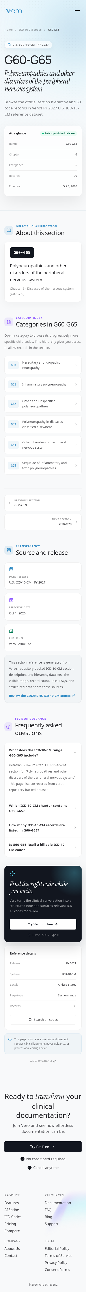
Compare (12, 1230)
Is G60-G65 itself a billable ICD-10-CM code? (37, 847)
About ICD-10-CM (41, 1061)
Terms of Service (58, 1255)
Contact (10, 1255)
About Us (12, 1248)
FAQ (48, 1209)
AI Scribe (11, 1209)
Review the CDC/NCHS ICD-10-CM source (40, 696)
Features (11, 1202)
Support (51, 1223)
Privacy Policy (56, 1262)
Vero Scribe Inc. (20, 644)
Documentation (58, 1202)
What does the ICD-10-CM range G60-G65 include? (35, 752)
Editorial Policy (57, 1248)
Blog (48, 1216)
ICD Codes (13, 1216)
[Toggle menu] (77, 11)
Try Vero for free (40, 924)
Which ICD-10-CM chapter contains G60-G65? (38, 808)
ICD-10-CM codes (30, 30)
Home (8, 30)
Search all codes (46, 1019)
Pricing (10, 1223)
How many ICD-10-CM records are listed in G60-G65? (37, 827)
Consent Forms (57, 1269)
